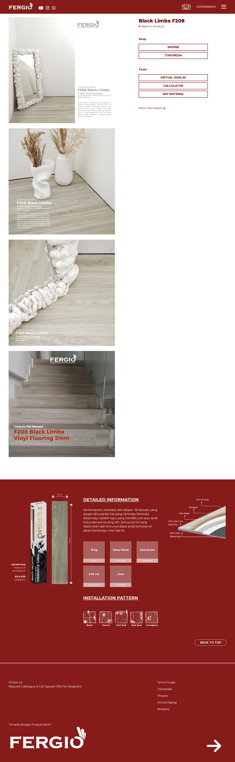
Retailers (163, 709)
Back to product (152, 26)
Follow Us (15, 682)
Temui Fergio (166, 682)
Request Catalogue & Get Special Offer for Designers (45, 686)
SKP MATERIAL (173, 94)
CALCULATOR (173, 85)
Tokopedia (164, 689)
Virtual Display (167, 702)
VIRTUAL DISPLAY (173, 77)
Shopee (162, 695)
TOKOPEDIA (173, 55)
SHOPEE (173, 47)
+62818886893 (206, 6)
